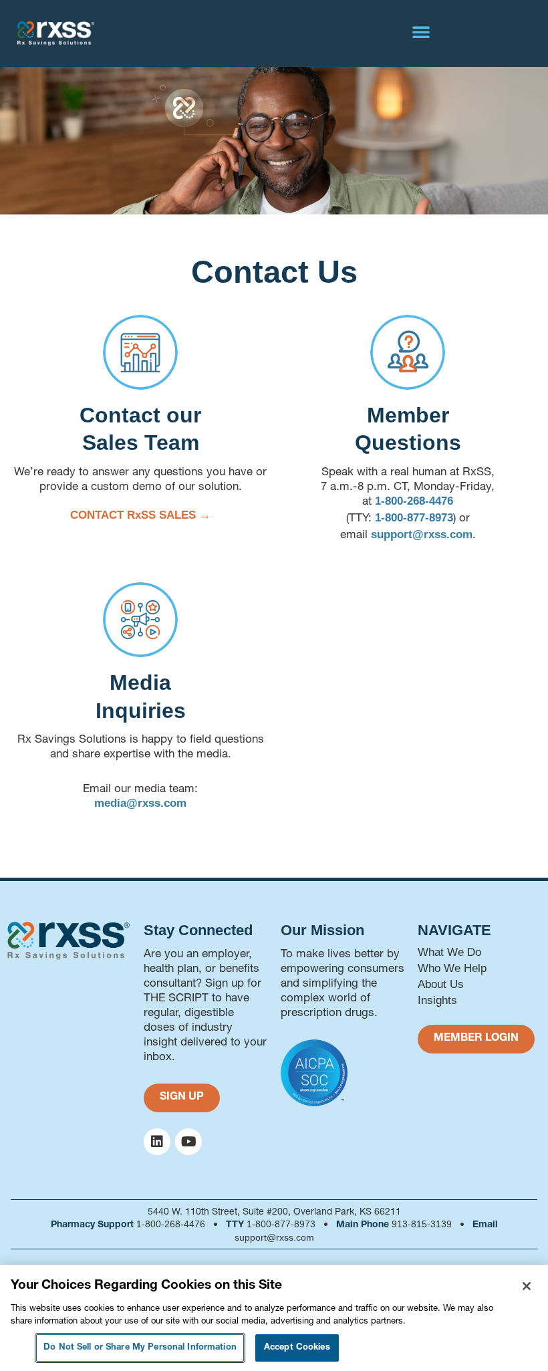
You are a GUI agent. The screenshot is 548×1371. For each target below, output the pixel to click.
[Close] (526, 1286)
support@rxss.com (421, 534)
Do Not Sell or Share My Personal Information (140, 1348)
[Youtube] (188, 1141)
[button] (421, 31)
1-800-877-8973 (414, 517)
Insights (437, 1000)
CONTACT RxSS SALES (134, 515)
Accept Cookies (297, 1348)
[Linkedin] (157, 1141)
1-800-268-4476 (414, 501)
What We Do (449, 952)
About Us (441, 984)
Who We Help (452, 968)
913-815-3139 (422, 1224)
